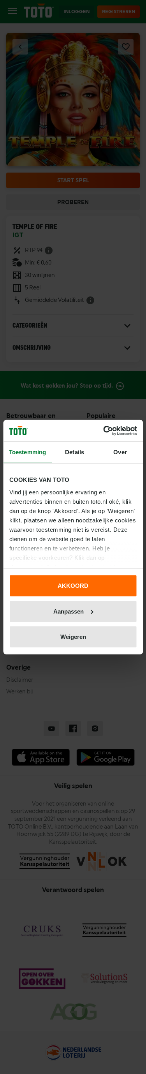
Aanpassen (68, 611)
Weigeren (73, 636)
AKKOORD (73, 585)
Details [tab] (74, 452)
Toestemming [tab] (27, 452)
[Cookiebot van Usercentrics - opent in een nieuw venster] (104, 430)
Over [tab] (120, 452)
